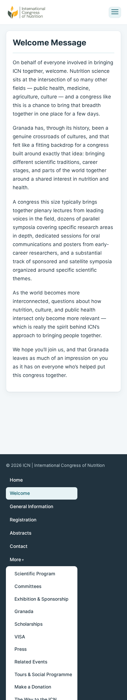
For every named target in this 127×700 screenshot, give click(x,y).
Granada (23, 611)
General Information (31, 506)
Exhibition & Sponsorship (41, 599)
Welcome (20, 493)
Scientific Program (34, 574)
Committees (27, 586)
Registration (23, 520)
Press (20, 649)
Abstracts (20, 533)
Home (16, 480)
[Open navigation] (115, 12)
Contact (18, 546)
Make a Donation (32, 687)
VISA (19, 637)
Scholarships (28, 624)
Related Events (30, 662)
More (15, 559)
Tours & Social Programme (43, 674)
